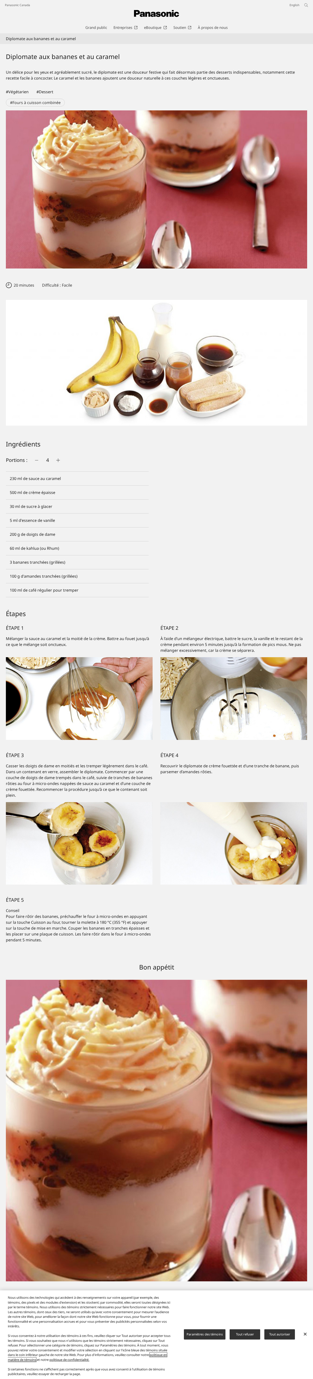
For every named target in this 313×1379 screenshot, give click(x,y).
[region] (156, 1334)
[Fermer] (305, 1334)
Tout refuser (245, 1334)
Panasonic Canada (17, 5)
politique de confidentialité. (69, 1359)
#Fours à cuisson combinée (35, 102)
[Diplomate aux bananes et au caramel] (156, 189)
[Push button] (36, 460)
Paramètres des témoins (205, 1334)
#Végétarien (17, 91)
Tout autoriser (279, 1334)
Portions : (16, 460)
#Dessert (44, 91)
